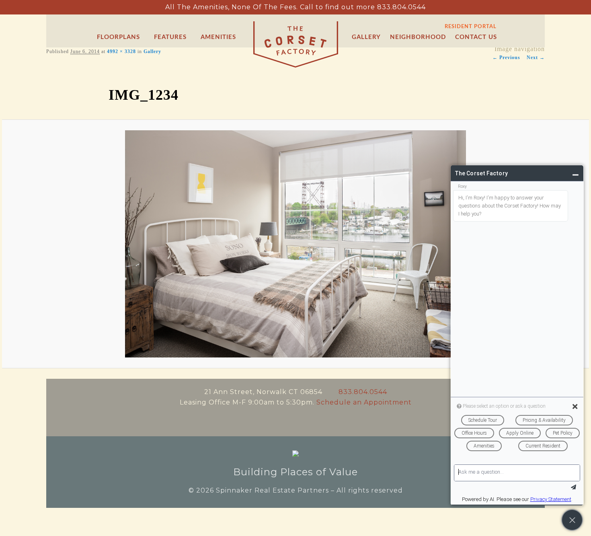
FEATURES (170, 37)
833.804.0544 (401, 7)
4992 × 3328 (121, 51)
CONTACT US (476, 37)
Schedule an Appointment (364, 402)
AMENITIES (218, 37)
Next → (536, 57)
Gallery (152, 51)
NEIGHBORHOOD (418, 37)
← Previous (506, 57)
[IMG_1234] (295, 243)
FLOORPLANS (118, 37)
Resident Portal (471, 26)
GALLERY (366, 37)
